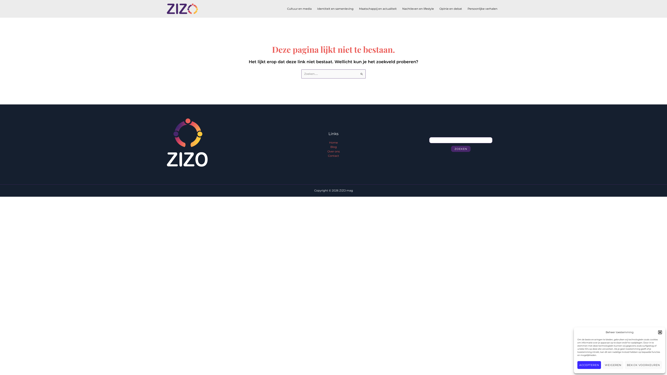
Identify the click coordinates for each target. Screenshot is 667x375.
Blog (333, 147)
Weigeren (613, 365)
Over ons (333, 151)
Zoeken (461, 149)
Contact (333, 155)
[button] (660, 332)
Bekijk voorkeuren (643, 365)
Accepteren (589, 365)
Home (333, 142)
